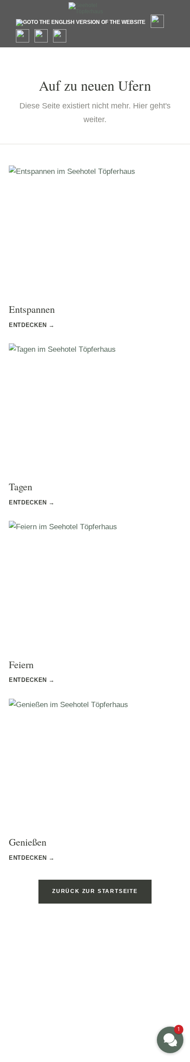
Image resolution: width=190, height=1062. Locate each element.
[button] (170, 1040)
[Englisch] (80, 22)
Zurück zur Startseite (95, 891)
